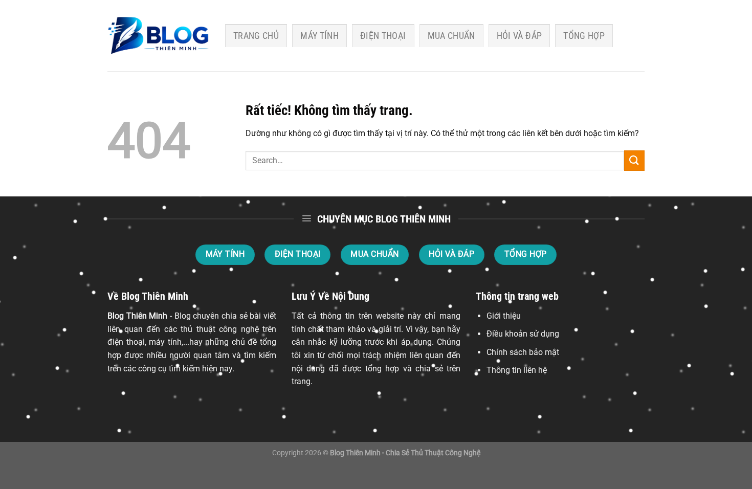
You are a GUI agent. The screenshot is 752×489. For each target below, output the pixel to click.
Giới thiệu (503, 316)
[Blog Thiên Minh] (158, 35)
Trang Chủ (256, 36)
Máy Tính (319, 36)
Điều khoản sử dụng (522, 334)
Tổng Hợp (584, 36)
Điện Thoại (383, 36)
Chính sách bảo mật (522, 352)
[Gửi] (634, 160)
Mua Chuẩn (451, 36)
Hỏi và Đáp (519, 36)
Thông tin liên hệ (516, 370)
